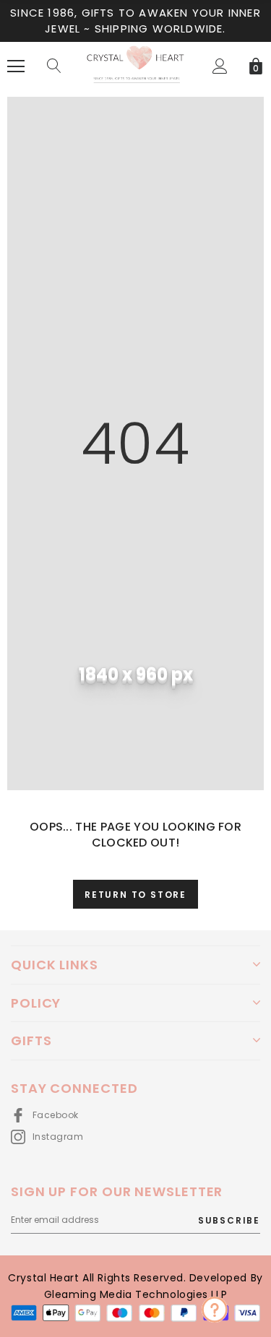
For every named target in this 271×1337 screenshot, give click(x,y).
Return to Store (135, 894)
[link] (215, 1310)
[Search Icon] (54, 66)
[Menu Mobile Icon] (16, 66)
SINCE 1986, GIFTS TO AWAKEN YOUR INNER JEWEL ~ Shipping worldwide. (135, 20)
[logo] (135, 65)
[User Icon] (220, 66)
